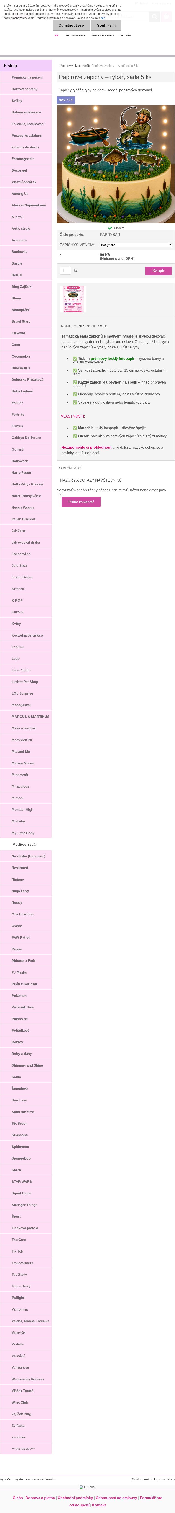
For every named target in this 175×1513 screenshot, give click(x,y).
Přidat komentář (81, 502)
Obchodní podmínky (75, 1498)
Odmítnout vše (71, 25)
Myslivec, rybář (79, 65)
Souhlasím (106, 25)
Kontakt (99, 1505)
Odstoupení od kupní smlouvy (153, 1479)
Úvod (62, 65)
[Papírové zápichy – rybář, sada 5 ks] (116, 107)
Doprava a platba (40, 1498)
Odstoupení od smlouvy (116, 1498)
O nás (18, 1498)
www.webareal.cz (44, 1479)
